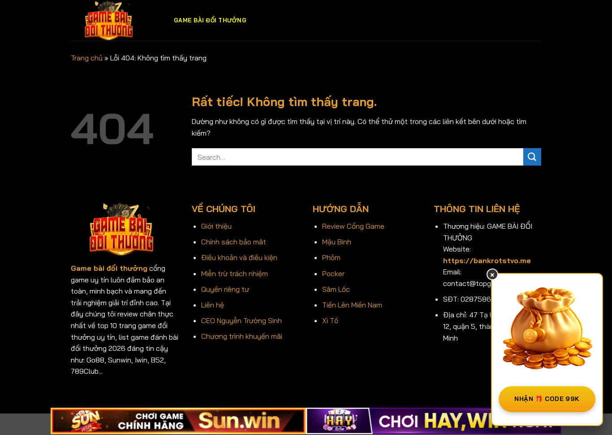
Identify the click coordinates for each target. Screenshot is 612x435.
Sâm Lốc (336, 289)
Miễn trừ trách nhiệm (234, 273)
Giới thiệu (216, 226)
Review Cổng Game (353, 226)
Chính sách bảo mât (233, 241)
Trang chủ (87, 57)
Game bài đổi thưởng (210, 20)
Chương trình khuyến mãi (241, 336)
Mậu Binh (336, 241)
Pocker (333, 273)
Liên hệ (212, 304)
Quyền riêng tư (225, 289)
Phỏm (331, 257)
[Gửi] (532, 157)
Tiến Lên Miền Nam (352, 304)
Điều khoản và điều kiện (239, 257)
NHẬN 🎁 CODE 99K (546, 399)
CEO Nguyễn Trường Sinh (241, 320)
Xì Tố (330, 320)
